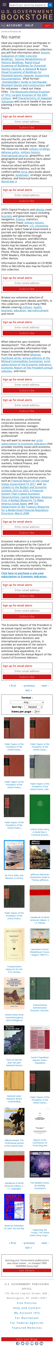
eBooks (39, 209)
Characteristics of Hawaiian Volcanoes (26, 99)
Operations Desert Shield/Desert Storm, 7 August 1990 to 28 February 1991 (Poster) (40, 952)
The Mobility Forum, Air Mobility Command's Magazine (40, 1185)
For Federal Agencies (27, 1323)
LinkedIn (41, 1343)
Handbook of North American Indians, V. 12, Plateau (39, 920)
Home (4, 31)
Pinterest (36, 1343)
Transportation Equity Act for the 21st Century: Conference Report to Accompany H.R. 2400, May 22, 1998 (14, 969)
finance (20, 219)
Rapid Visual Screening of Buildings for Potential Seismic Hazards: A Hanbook (23, 66)
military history (30, 152)
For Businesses (27, 1318)
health (37, 307)
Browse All (15, 31)
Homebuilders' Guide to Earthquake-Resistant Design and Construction (24, 83)
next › (44, 685)
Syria (24, 171)
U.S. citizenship (39, 225)
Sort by (17, 707)
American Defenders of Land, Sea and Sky (14, 1227)
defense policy (10, 152)
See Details (27, 1270)
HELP (29, 25)
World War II (9, 181)
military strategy (39, 149)
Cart (48, 25)
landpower (22, 175)
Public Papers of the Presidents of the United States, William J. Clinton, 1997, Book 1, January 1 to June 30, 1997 (14, 825)
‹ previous (29, 685)
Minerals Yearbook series (21, 356)
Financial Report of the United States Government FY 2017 (25, 482)
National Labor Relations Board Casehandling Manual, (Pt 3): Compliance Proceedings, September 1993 (14, 1099)
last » (28, 690)
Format (26, 697)
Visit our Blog (27, 1339)
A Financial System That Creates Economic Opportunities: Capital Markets (22, 494)
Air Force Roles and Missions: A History (14, 876)
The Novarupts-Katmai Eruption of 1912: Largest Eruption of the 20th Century (25, 95)
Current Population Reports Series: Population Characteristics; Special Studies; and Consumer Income (39, 1060)
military (27, 307)
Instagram (27, 1343)
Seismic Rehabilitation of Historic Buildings (23, 60)
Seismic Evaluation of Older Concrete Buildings (25, 56)
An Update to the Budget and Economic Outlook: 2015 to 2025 (24, 487)
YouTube (32, 1343)
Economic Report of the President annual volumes (27, 369)
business (6, 216)
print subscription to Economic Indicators (24, 442)
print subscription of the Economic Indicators (26, 362)
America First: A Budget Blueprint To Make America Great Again (26, 500)
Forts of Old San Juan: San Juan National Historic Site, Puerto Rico (14, 1062)
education (20, 310)
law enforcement (38, 310)
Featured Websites (27, 1327)
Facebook (18, 1343)
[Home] (27, 18)
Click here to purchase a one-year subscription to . (24, 574)
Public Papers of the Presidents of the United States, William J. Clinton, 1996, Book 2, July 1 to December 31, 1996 (14, 916)
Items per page (21, 711)
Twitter (22, 1343)
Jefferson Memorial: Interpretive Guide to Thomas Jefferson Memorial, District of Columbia (40, 877)
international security (14, 155)
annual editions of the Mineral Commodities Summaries (25, 359)
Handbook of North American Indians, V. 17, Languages (14, 1186)
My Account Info (27, 1313)
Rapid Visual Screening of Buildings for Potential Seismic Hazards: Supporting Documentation (25, 73)
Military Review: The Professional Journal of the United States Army (14, 1143)
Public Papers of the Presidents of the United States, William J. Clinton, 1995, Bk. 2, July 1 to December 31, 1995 (39, 1100)
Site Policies (27, 1303)
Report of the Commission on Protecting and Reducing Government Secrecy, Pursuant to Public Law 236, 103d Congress (40, 1143)
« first (12, 685)
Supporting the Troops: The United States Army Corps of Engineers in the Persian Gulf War (40, 1232)
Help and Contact (27, 1308)
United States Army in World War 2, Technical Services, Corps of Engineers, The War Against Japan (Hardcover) (40, 832)
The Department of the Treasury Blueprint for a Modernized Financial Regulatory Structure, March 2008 (25, 508)
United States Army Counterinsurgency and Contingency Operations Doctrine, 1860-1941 (14, 1017)
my (11, 25)
